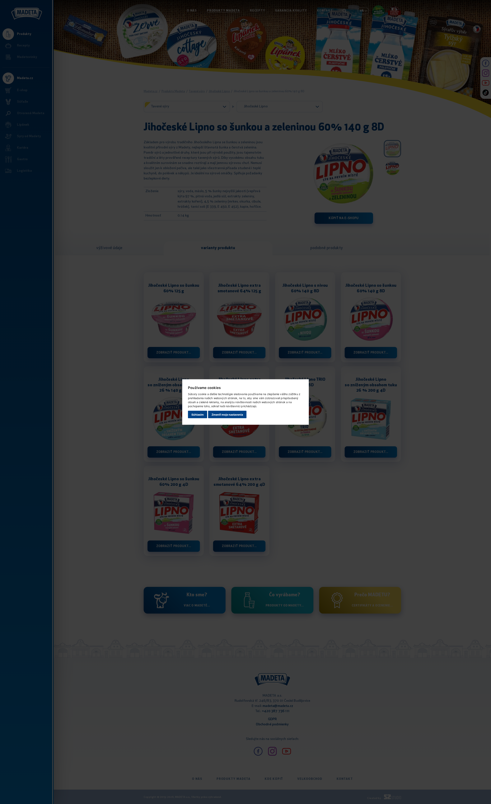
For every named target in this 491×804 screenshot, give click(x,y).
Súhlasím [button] (197, 414)
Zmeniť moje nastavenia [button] (227, 414)
